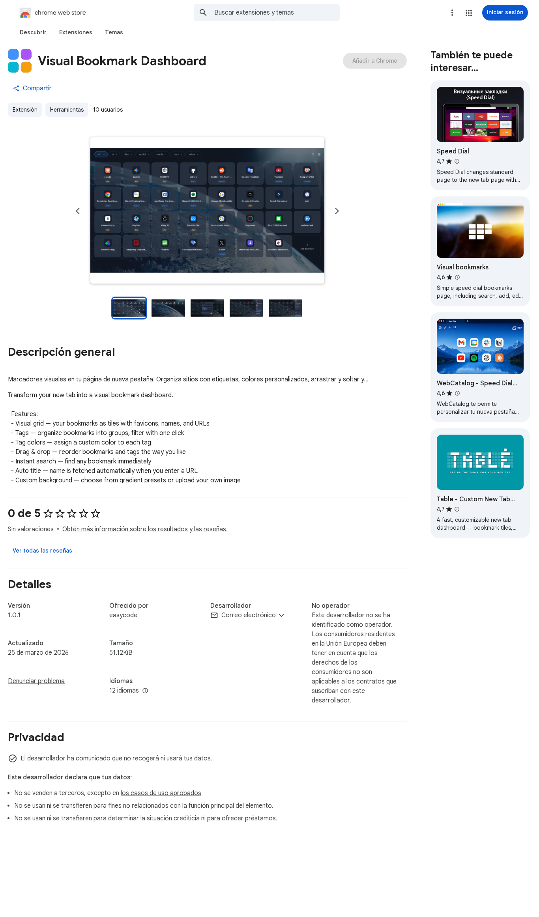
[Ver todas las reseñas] (42, 550)
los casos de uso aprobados (161, 793)
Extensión (25, 109)
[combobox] (277, 12)
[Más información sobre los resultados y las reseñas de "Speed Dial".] (456, 161)
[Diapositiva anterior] (78, 211)
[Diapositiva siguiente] (337, 211)
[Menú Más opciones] (452, 13)
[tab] (33, 32)
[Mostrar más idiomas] (145, 691)
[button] (469, 13)
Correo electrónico (248, 615)
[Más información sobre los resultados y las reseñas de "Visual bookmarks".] (457, 277)
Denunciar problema (36, 681)
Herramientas (67, 109)
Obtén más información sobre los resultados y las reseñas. (145, 529)
